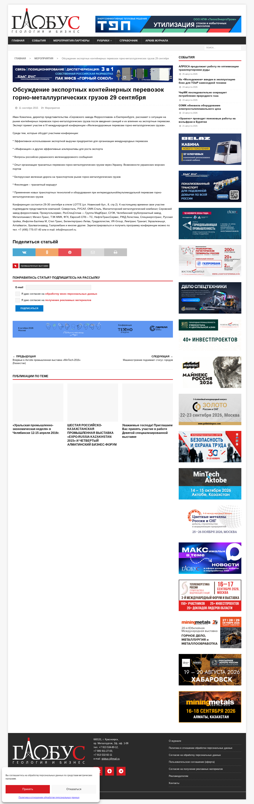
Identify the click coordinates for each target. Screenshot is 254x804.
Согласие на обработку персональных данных (195, 755)
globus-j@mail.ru (111, 758)
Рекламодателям (178, 776)
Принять (27, 789)
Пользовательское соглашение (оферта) (192, 762)
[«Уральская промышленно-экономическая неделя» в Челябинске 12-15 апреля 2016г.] (38, 403)
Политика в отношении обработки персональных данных (49, 797)
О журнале (175, 740)
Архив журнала (156, 40)
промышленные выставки (34, 266)
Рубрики (103, 40)
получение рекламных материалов (68, 300)
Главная (18, 40)
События (39, 40)
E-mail (19, 287)
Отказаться (73, 789)
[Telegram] (121, 771)
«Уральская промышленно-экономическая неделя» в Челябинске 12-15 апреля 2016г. (36, 429)
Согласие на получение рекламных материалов (196, 769)
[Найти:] (222, 47)
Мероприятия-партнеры (71, 40)
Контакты (174, 783)
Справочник (129, 40)
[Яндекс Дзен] (109, 771)
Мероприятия (52, 108)
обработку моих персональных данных (71, 293)
